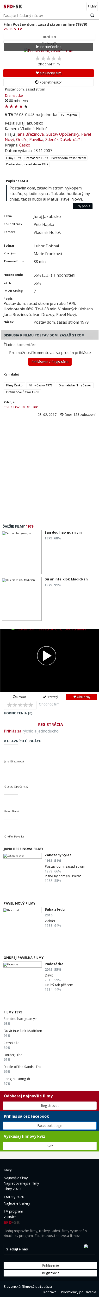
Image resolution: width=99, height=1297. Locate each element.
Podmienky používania (78, 1292)
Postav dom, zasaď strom (68, 158)
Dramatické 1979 (36, 158)
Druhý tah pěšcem (59, 985)
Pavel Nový (11, 811)
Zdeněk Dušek (58, 139)
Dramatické (14, 95)
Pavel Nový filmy (19, 903)
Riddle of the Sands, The (23, 1066)
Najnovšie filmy (16, 1178)
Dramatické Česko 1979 (22, 392)
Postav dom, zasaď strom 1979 (27, 164)
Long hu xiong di (17, 1078)
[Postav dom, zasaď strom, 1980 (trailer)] (49, 660)
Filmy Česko (40, 385)
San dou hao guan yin (20, 1018)
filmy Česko (75, 385)
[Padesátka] (22, 965)
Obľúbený (83, 697)
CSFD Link (11, 407)
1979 (29, 526)
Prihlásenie (50, 1265)
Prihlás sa (12, 731)
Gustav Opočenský (62, 134)
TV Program (69, 115)
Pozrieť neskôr (50, 82)
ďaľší (77, 139)
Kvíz (50, 1146)
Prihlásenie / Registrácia (49, 361)
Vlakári (50, 921)
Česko (24, 145)
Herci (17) (49, 37)
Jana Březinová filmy (23, 848)
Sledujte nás (17, 1249)
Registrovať (50, 1105)
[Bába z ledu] (22, 910)
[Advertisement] (49, 469)
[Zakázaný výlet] (22, 856)
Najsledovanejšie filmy (21, 1183)
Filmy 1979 (13, 158)
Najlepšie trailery (17, 1203)
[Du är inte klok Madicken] (22, 599)
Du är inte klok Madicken (23, 1030)
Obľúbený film (50, 73)
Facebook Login (49, 1125)
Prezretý (52, 697)
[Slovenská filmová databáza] (13, 5)
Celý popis (82, 206)
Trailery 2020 (14, 1196)
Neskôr (21, 697)
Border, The (13, 1055)
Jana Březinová (30, 134)
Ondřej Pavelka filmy (23, 957)
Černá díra (11, 1042)
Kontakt (49, 1292)
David (49, 975)
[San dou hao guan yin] (22, 552)
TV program (13, 1211)
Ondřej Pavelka (29, 139)
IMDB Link (29, 407)
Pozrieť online (50, 46)
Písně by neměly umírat (63, 876)
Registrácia (50, 724)
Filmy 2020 (12, 1188)
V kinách (10, 1216)
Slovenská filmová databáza (28, 1286)
